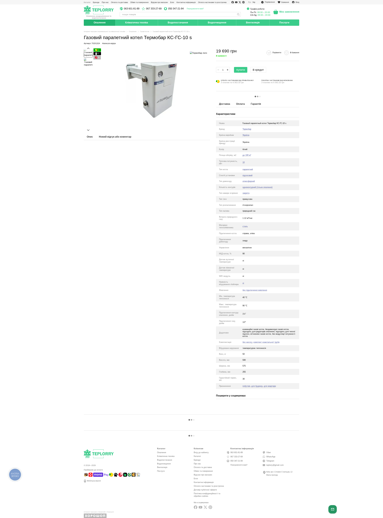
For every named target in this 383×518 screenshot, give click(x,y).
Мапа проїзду (272, 475)
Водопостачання (178, 22)
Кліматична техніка (136, 22)
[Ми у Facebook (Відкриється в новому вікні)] (232, 2)
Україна (246, 135)
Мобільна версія (93, 481)
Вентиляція (253, 22)
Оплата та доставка (119, 2)
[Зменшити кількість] (218, 70)
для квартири (270, 386)
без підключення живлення (255, 290)
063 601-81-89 (131, 8)
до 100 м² (247, 155)
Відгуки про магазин (159, 2)
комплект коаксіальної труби (266, 342)
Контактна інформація (186, 2)
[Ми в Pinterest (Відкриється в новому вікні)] (243, 2)
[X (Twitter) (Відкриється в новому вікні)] (240, 2)
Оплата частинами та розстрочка (212, 2)
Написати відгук (109, 43)
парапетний (248, 169)
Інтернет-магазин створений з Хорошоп (99, 512)
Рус (249, 2)
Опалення (99, 22)
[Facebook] (195, 507)
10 (244, 162)
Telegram (270, 461)
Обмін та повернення (139, 2)
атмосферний (249, 181)
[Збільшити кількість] (227, 70)
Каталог (87, 2)
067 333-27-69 (154, 8)
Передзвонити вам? (195, 9)
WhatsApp (270, 457)
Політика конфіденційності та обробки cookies (207, 494)
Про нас (105, 2)
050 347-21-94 (176, 8)
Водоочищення (217, 22)
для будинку (257, 386)
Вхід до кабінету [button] (201, 452)
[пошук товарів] (238, 14)
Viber (268, 452)
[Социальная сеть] (205, 507)
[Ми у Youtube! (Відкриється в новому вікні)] (236, 2)
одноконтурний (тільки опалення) (257, 187)
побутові (246, 386)
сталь (245, 226)
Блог (172, 2)
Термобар (247, 129)
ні (243, 283)
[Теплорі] (99, 11)
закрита (246, 193)
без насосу (247, 342)
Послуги (284, 22)
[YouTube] (200, 507)
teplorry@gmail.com (275, 465)
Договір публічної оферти (205, 490)
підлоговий (247, 175)
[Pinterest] (210, 507)
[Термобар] (198, 53)
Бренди (96, 2)
